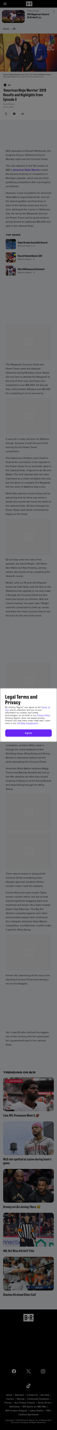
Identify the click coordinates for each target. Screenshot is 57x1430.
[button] (28, 733)
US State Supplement (27, 723)
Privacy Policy (43, 715)
